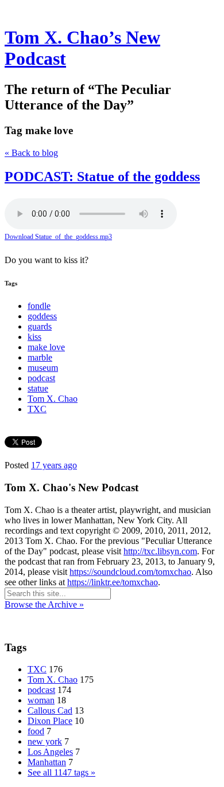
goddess (42, 316)
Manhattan (47, 762)
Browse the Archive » (44, 604)
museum (43, 368)
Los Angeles (50, 752)
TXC (37, 409)
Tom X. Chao (53, 399)
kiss (34, 337)
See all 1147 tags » (61, 772)
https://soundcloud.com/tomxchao (130, 572)
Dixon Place (50, 721)
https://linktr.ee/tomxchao (112, 582)
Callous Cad (50, 710)
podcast (41, 378)
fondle (39, 306)
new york (45, 741)
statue (38, 388)
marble (40, 357)
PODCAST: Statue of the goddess (102, 176)
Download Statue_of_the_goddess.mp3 (58, 237)
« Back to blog (31, 153)
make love (46, 347)
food (36, 731)
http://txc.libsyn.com (160, 551)
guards (40, 326)
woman (41, 700)
